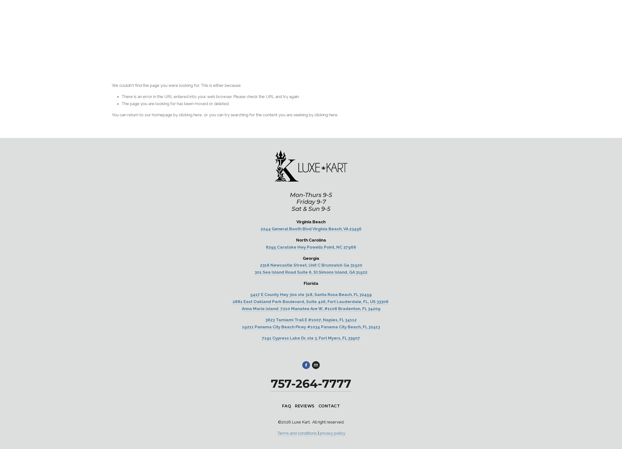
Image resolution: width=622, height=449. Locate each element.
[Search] (114, 9)
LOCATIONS (124, 45)
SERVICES (178, 45)
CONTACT (329, 406)
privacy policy (332, 433)
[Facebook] (306, 365)
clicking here (190, 114)
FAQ (201, 45)
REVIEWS (304, 406)
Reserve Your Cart (492, 45)
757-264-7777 (454, 45)
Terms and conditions (297, 433)
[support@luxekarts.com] (316, 365)
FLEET (152, 45)
